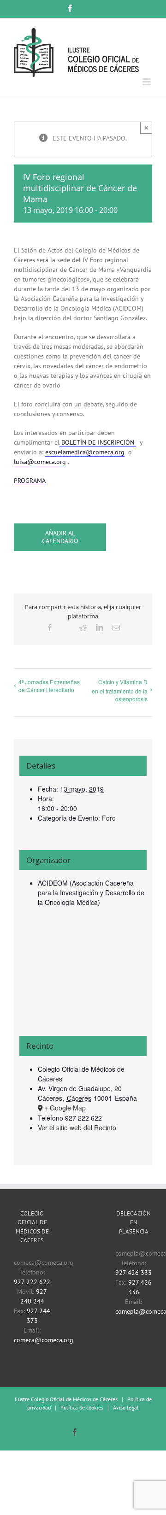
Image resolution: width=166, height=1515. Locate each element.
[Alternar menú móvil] (147, 82)
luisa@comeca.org (40, 462)
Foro (109, 817)
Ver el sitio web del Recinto (77, 1127)
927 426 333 (133, 1272)
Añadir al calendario (60, 537)
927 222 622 (32, 1282)
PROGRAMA (30, 480)
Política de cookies (81, 1407)
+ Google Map (65, 1107)
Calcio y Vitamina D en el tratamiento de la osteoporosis (120, 690)
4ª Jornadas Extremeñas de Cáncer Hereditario (49, 685)
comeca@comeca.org (43, 1340)
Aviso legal (126, 1407)
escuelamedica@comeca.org (85, 452)
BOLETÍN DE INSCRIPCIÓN (97, 442)
